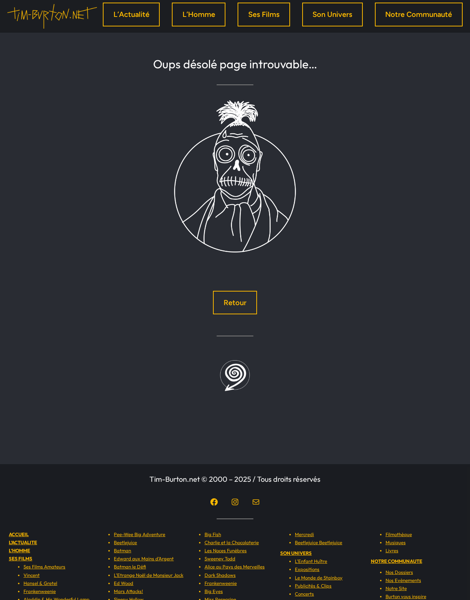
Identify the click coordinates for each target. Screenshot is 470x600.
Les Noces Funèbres (226, 550)
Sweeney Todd (220, 558)
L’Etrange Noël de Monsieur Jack (148, 575)
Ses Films (263, 14)
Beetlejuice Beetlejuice (318, 542)
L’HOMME (19, 550)
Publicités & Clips (313, 586)
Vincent (32, 575)
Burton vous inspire (406, 596)
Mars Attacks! (128, 591)
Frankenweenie (40, 591)
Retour (235, 302)
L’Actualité (131, 14)
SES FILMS (20, 558)
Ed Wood (123, 583)
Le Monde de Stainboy (319, 578)
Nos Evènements (403, 580)
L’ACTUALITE (23, 542)
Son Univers (332, 14)
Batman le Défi (130, 567)
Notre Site (396, 588)
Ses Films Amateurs (44, 567)
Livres (392, 550)
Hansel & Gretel (40, 583)
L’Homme (198, 14)
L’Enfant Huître (311, 561)
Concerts (304, 594)
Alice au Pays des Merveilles (235, 567)
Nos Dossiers (399, 572)
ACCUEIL (19, 534)
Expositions (307, 569)
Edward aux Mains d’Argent (144, 558)
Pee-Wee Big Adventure (139, 534)
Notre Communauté (418, 14)
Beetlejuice (125, 542)
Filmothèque (399, 534)
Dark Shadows (220, 575)
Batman (122, 550)
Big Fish (213, 534)
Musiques (396, 542)
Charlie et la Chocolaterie (232, 542)
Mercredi (304, 534)
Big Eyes (214, 591)
